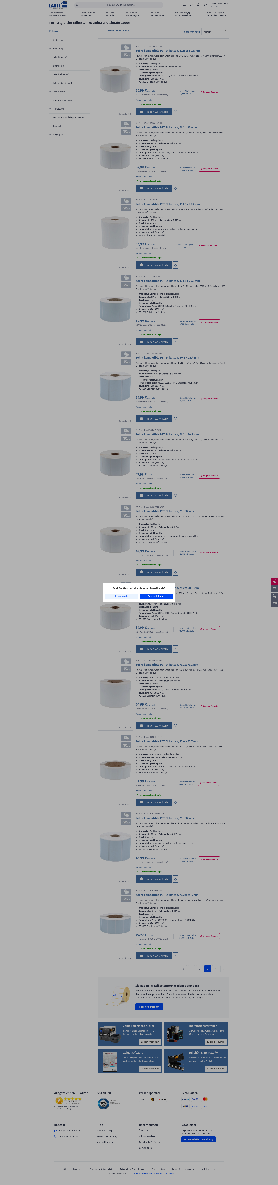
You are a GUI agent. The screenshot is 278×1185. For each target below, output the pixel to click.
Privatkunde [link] (121, 596)
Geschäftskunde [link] (156, 596)
